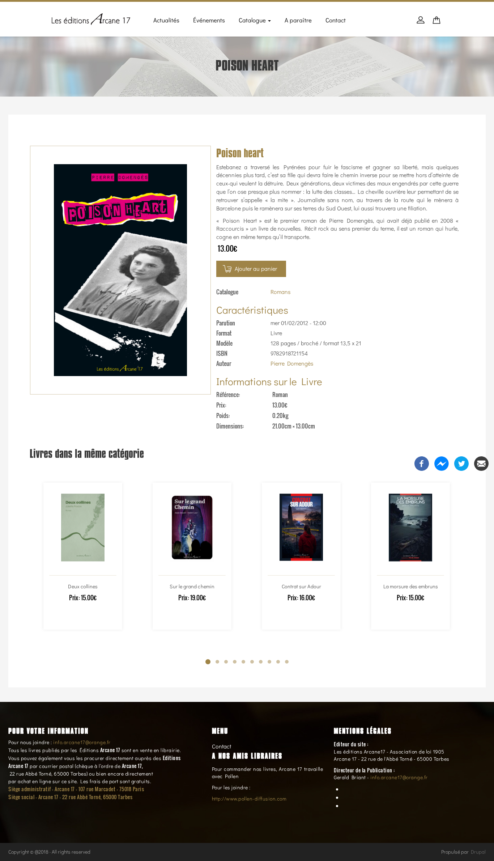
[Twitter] (461, 462)
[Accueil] (91, 17)
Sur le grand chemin (192, 586)
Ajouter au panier (256, 268)
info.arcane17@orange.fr (82, 742)
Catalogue (253, 20)
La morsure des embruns (410, 586)
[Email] (481, 462)
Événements (209, 20)
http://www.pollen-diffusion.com (249, 798)
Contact (335, 20)
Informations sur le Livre (269, 381)
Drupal (478, 851)
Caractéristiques (252, 309)
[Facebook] (421, 462)
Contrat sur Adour (301, 586)
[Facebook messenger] (441, 462)
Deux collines (83, 586)
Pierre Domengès (292, 363)
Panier (436, 22)
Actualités (166, 20)
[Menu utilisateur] (420, 23)
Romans (280, 291)
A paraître (298, 20)
